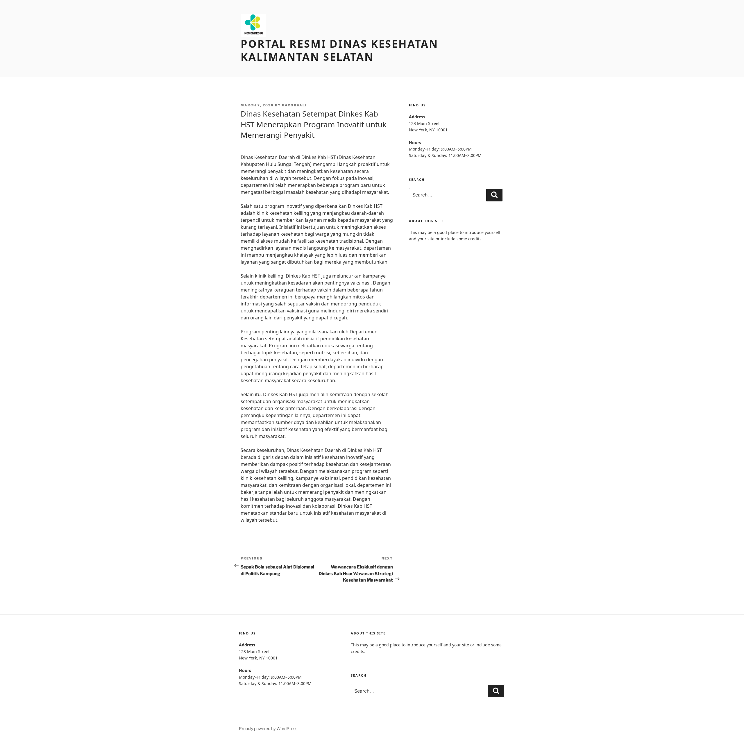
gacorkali (294, 105)
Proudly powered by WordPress (268, 728)
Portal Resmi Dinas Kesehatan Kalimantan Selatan (339, 50)
